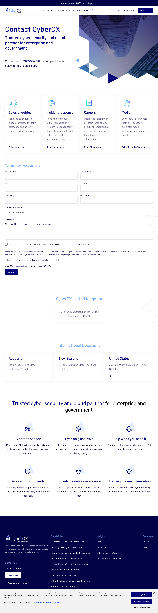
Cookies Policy (37, 602)
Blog (99, 541)
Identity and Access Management (67, 558)
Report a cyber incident (18, 583)
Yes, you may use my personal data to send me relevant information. (34, 260)
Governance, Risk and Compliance (67, 541)
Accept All (141, 595)
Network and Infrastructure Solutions (69, 564)
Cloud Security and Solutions (65, 569)
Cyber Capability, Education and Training (70, 580)
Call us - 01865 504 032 (17, 568)
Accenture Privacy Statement (80, 244)
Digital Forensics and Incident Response (70, 552)
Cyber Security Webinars (109, 552)
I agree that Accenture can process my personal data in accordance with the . (50, 244)
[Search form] (93, 10)
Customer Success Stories (110, 558)
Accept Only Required (141, 601)
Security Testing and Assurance (66, 547)
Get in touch (13, 575)
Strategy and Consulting (63, 586)
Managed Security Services (64, 575)
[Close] (154, 592)
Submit (11, 272)
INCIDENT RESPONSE (126, 10)
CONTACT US (145, 10)
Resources (63, 10)
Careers (86, 10)
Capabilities (48, 10)
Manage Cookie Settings (141, 607)
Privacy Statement (52, 602)
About (75, 10)
